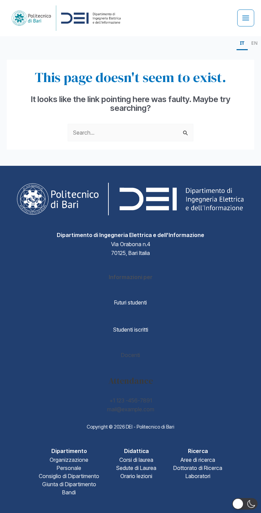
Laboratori (198, 476)
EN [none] (254, 43)
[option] (254, 44)
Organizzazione (69, 459)
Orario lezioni (136, 476)
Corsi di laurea (136, 459)
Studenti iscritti (130, 329)
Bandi (69, 492)
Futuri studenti (130, 302)
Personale (69, 468)
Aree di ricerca (197, 459)
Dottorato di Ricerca (197, 468)
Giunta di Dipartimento (69, 484)
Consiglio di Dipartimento (69, 476)
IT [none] (242, 43)
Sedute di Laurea (136, 468)
